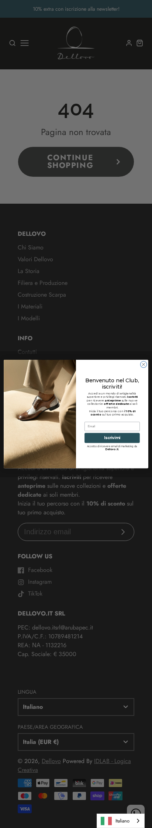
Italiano (122, 820)
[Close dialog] (143, 364)
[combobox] (121, 821)
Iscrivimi (112, 438)
